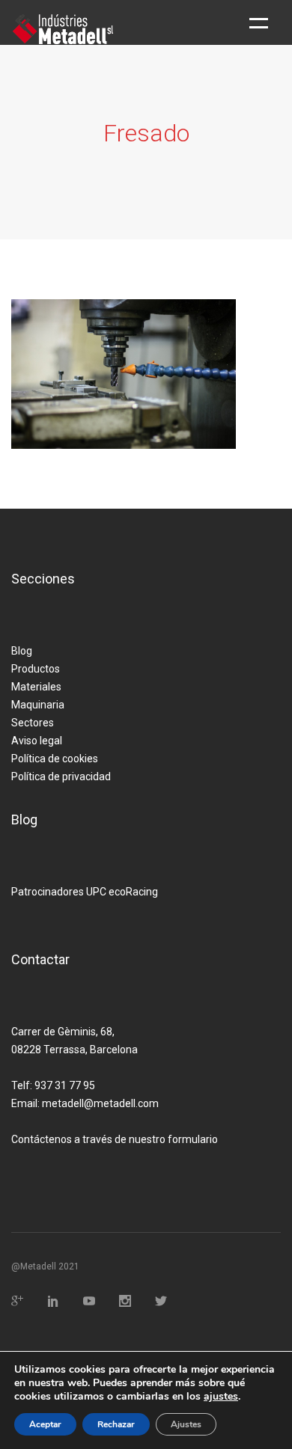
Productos (35, 669)
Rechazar (116, 1424)
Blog (21, 651)
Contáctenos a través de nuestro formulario (114, 1139)
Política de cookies (54, 759)
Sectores (32, 723)
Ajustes (186, 1424)
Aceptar (45, 1424)
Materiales (36, 687)
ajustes (221, 1396)
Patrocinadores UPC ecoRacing (84, 892)
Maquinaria (37, 705)
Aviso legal (36, 741)
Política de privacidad (61, 776)
